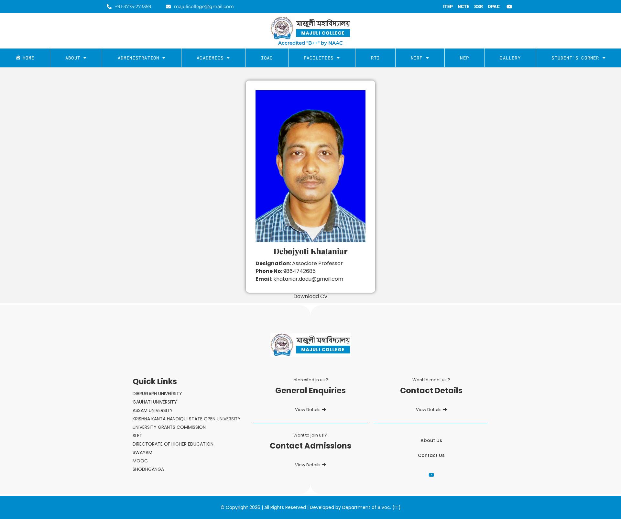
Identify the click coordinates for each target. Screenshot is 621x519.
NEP (464, 58)
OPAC (494, 6)
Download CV (310, 296)
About (72, 58)
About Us (431, 440)
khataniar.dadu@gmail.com (308, 279)
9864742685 (299, 271)
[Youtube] (509, 6)
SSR (478, 6)
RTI (375, 58)
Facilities (318, 58)
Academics (210, 58)
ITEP (448, 6)
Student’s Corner (575, 58)
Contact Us (431, 455)
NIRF (417, 58)
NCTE (463, 6)
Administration (138, 58)
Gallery (510, 58)
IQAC (267, 58)
